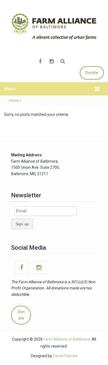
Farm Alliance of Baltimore (66, 339)
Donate (91, 72)
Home (14, 100)
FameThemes (65, 356)
